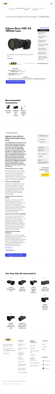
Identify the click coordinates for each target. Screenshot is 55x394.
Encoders (32, 355)
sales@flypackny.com (10, 350)
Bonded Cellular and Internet (22, 365)
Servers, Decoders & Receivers (33, 359)
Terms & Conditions (7, 384)
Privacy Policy (17, 384)
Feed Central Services (21, 345)
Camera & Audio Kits (34, 351)
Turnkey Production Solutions (21, 354)
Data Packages (34, 365)
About (44, 344)
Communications (22, 372)
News (43, 349)
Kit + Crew (32, 345)
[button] (51, 3)
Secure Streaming (21, 358)
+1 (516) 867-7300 (8, 349)
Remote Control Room (22, 349)
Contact (44, 346)
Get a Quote (6, 353)
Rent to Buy (21, 361)
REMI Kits (32, 348)
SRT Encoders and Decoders (22, 369)
